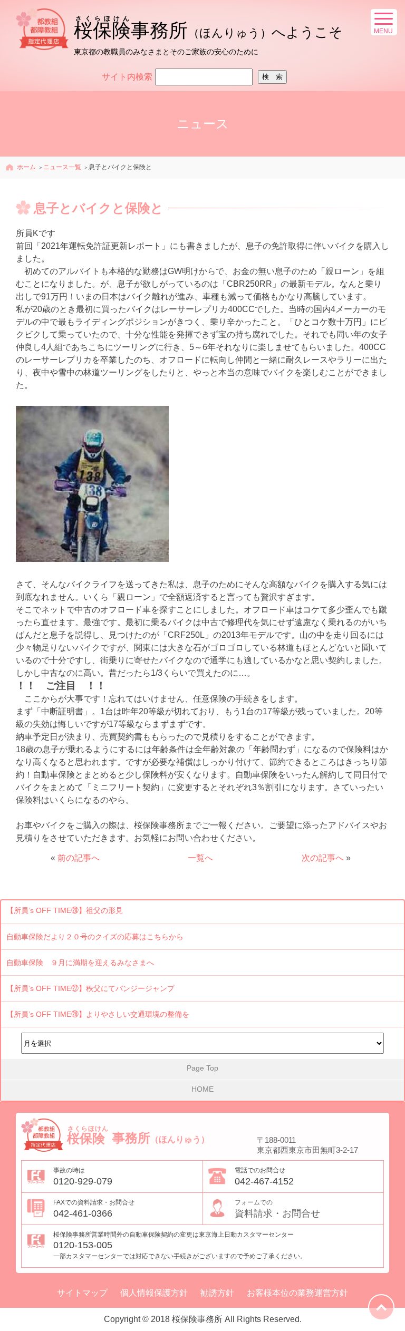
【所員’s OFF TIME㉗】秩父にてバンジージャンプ (90, 988)
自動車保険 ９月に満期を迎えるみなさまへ (80, 962)
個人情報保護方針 (154, 1293)
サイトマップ (82, 1293)
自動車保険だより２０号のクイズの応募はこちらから (95, 936)
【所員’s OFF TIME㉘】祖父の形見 (64, 910)
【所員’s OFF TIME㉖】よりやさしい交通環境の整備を (97, 1014)
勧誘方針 (217, 1293)
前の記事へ (78, 857)
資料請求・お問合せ (277, 1209)
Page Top (202, 1068)
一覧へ (200, 857)
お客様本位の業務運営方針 (297, 1293)
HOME (202, 1089)
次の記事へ (323, 857)
